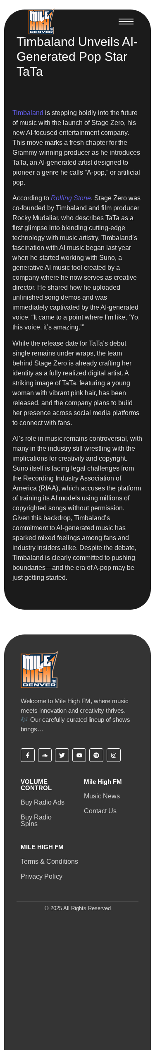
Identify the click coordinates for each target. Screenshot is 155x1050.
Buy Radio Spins (36, 820)
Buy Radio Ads (42, 802)
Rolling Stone (71, 198)
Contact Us (100, 811)
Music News (102, 796)
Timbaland (27, 112)
